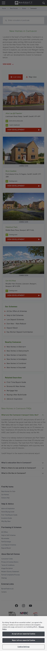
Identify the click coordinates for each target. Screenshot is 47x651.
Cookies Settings (23, 647)
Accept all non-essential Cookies (23, 634)
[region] (23, 633)
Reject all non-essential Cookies (23, 640)
